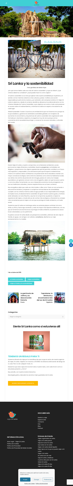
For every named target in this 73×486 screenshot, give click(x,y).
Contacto (41, 422)
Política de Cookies (29, 483)
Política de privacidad (42, 483)
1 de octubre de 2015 (14, 272)
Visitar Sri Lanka (42, 462)
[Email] (71, 245)
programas (45, 167)
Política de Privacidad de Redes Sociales (19, 448)
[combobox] (36, 317)
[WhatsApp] (71, 241)
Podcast (40, 428)
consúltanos (39, 217)
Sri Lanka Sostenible (53, 42)
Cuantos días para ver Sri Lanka (47, 460)
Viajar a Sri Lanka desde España (47, 447)
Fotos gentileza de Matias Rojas (36, 87)
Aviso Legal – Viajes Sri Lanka (16, 441)
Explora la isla (42, 420)
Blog (39, 426)
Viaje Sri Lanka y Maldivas (45, 458)
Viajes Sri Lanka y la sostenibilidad (21, 283)
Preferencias (47, 479)
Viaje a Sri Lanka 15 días (45, 466)
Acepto (25, 479)
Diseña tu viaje (42, 417)
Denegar (36, 479)
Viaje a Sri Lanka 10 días (45, 464)
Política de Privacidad (13, 446)
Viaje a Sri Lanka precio (45, 440)
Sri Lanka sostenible (16, 279)
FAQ (39, 424)
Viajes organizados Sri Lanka (46, 438)
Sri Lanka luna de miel (44, 455)
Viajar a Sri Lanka (43, 453)
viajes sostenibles (33, 279)
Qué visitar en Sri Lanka (45, 445)
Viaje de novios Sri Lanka (45, 443)
